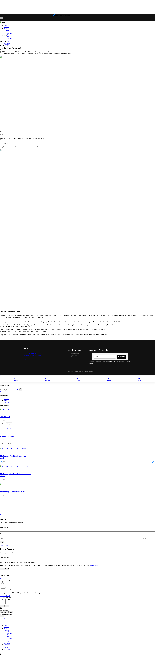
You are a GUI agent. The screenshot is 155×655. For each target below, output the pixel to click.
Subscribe (121, 356)
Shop (5, 28)
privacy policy (94, 565)
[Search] (0, 48)
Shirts (8, 41)
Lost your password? (149, 539)
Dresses (9, 33)
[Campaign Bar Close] (1, 18)
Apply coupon (4, 612)
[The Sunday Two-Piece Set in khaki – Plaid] (13, 448)
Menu (5, 619)
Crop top (6, 399)
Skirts (8, 40)
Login (2, 542)
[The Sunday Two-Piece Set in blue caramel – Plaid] (15, 466)
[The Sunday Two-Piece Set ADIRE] (11, 484)
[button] (77, 51)
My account (7, 649)
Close (6, 605)
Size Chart (7, 43)
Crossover (6, 402)
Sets (8, 35)
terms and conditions (116, 361)
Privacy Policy (75, 353)
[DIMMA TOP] (5, 409)
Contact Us (7, 44)
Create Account (5, 568)
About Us (6, 27)
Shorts (9, 36)
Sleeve (5, 400)
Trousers (9, 38)
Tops (8, 32)
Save (2, 605)
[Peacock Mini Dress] (6, 429)
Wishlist (6, 647)
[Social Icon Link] (24, 359)
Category (6, 30)
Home (5, 25)
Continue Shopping (5, 596)
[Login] (0, 49)
